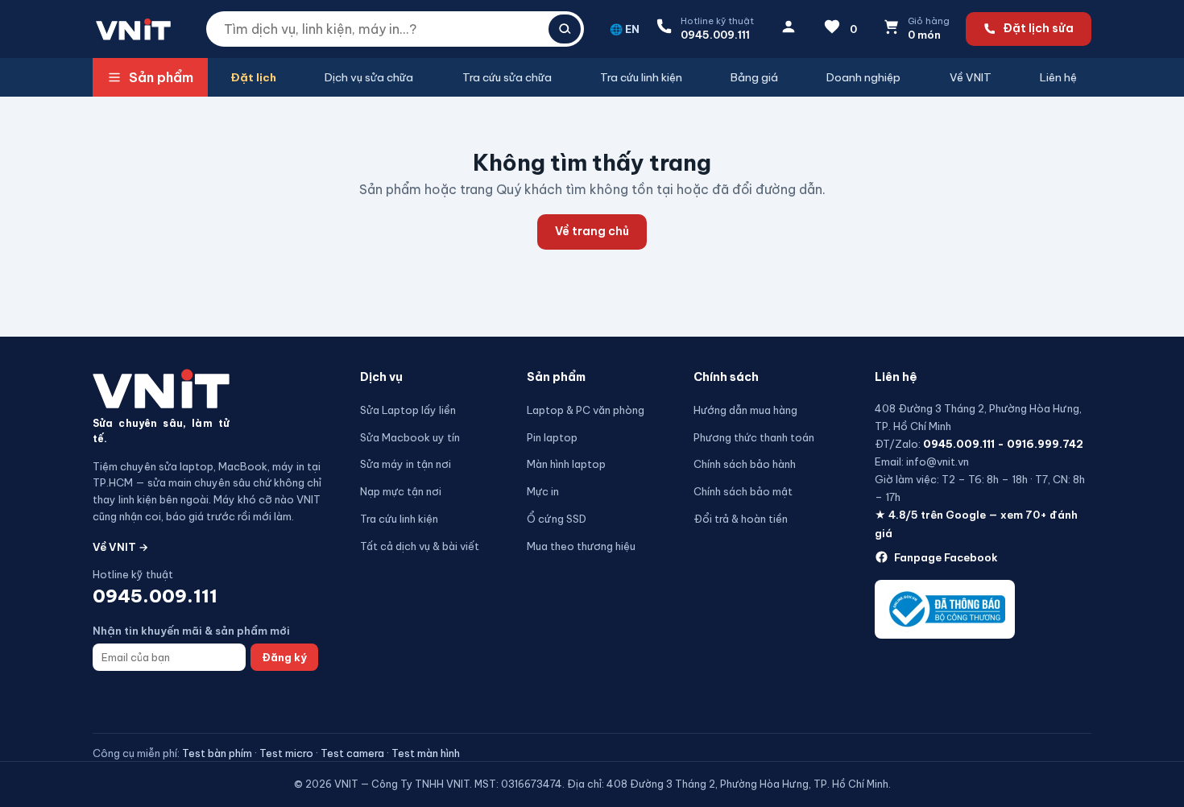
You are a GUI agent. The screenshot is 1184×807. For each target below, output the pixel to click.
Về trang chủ (592, 231)
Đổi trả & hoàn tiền (740, 518)
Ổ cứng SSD (556, 518)
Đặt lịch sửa (1038, 28)
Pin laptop (552, 437)
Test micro (286, 753)
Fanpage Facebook (946, 557)
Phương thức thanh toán (753, 437)
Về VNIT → (120, 546)
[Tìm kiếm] (565, 28)
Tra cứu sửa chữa (507, 77)
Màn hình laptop (566, 463)
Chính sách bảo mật (743, 491)
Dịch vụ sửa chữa (369, 77)
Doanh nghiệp (863, 77)
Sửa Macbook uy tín (410, 437)
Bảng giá (754, 77)
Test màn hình (425, 753)
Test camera (352, 753)
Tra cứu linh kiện (641, 77)
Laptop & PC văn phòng (585, 410)
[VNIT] (161, 388)
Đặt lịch (253, 77)
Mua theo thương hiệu (581, 546)
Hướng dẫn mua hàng (745, 410)
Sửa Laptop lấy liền (408, 410)
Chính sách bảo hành (744, 463)
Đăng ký (284, 657)
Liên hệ (1058, 77)
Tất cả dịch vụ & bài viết (419, 546)
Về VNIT (970, 77)
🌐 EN (625, 29)
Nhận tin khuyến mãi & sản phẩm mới (191, 630)
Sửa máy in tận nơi (405, 463)
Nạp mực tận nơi (400, 491)
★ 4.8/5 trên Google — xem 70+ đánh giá (976, 523)
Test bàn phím (217, 753)
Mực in (543, 491)
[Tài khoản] (788, 29)
